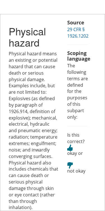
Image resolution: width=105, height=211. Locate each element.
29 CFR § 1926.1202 (77, 32)
